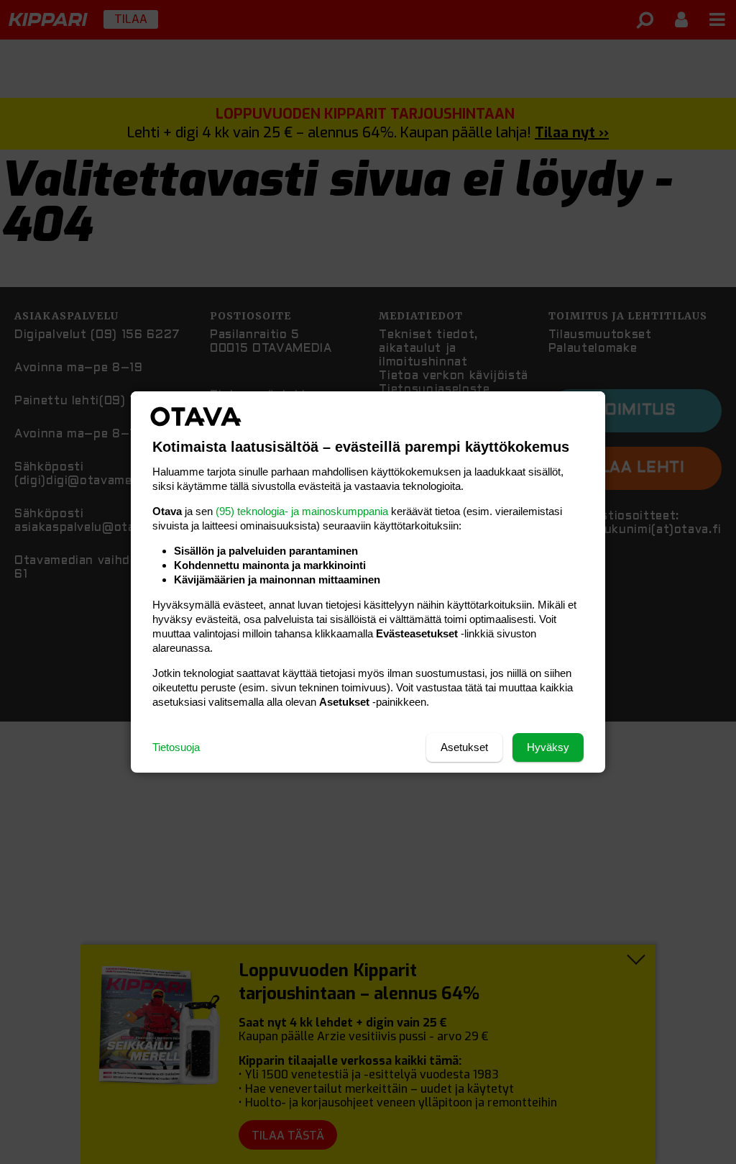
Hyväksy (548, 747)
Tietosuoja (176, 747)
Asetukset (464, 747)
